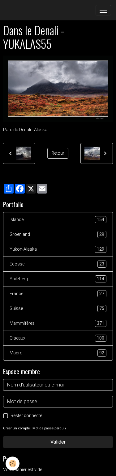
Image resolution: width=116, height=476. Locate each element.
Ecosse (57, 264)
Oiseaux (57, 338)
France (57, 293)
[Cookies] (12, 463)
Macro (57, 353)
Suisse (57, 308)
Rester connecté (26, 415)
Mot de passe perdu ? (49, 428)
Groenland (57, 234)
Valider (58, 442)
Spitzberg (57, 279)
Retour (57, 153)
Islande (57, 219)
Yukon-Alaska (57, 249)
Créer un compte (16, 428)
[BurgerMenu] (103, 10)
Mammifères (57, 323)
